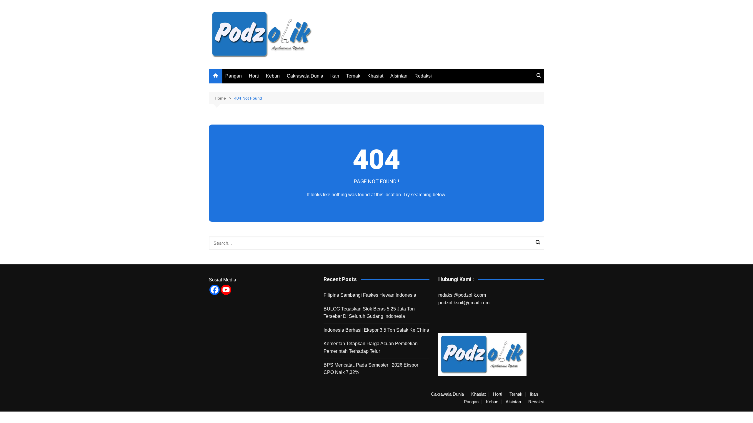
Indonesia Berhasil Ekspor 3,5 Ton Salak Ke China (376, 330)
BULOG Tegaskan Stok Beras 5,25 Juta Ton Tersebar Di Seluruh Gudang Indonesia (369, 312)
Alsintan (398, 75)
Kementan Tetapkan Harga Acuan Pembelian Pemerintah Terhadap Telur (371, 347)
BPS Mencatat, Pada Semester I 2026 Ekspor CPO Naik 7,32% (371, 368)
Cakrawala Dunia (305, 75)
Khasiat (375, 75)
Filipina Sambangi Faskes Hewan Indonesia (370, 295)
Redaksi (423, 75)
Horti (254, 75)
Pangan (233, 75)
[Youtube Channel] (226, 290)
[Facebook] (214, 290)
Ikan (334, 75)
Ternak (353, 75)
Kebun (273, 75)
